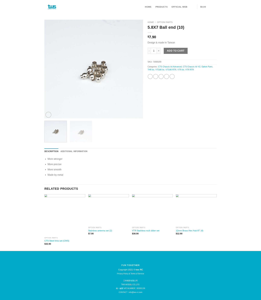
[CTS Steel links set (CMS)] (64, 214)
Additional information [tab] (73, 151)
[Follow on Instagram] (127, 260)
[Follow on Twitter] (132, 260)
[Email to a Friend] (161, 76)
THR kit (151, 70)
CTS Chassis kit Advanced (170, 67)
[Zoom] (48, 115)
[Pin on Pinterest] (166, 76)
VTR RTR (189, 70)
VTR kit (180, 70)
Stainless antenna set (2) (100, 230)
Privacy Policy (122, 274)
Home (148, 7)
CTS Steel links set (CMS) (56, 240)
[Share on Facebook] (150, 76)
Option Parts (164, 22)
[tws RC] (52, 7)
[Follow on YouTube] (137, 260)
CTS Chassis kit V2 (191, 67)
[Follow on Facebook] (122, 260)
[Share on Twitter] (155, 76)
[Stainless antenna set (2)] (108, 209)
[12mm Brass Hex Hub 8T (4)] (196, 209)
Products (161, 7)
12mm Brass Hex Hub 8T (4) (189, 230)
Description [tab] (51, 151)
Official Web (179, 7)
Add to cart (176, 50)
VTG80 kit (159, 70)
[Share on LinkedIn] (172, 76)
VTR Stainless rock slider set (145, 230)
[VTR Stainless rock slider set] (152, 209)
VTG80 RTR (171, 70)
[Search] (192, 7)
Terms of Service (137, 274)
